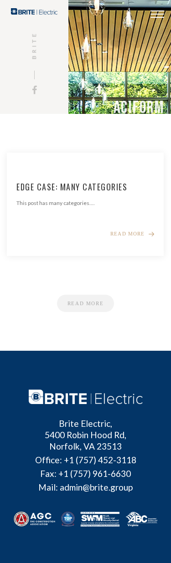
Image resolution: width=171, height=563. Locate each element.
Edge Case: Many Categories (71, 187)
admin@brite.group (96, 487)
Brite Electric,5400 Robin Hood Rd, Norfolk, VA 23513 (85, 434)
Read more (127, 233)
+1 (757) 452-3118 (100, 460)
